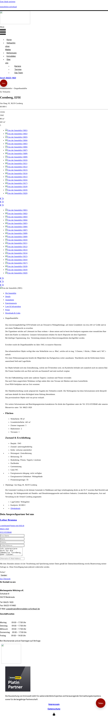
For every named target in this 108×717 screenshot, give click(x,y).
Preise (7, 310)
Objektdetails (15, 508)
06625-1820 (4, 529)
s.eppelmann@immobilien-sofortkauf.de (23, 609)
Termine (17, 69)
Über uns (8, 61)
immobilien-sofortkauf (8, 7)
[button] (3, 30)
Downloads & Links (12, 313)
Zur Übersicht (5, 579)
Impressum (54, 704)
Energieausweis (11, 303)
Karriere (17, 66)
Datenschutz (54, 709)
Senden (4, 575)
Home (9, 40)
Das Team (18, 73)
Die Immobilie (10, 293)
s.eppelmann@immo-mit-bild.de (12, 526)
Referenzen (12, 53)
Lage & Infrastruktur (13, 306)
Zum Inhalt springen (7, 2)
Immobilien (11, 56)
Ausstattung (9, 300)
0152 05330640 (6, 532)
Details (7, 297)
